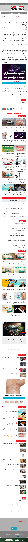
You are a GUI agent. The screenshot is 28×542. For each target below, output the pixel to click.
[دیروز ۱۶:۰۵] (23, 445)
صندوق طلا (9, 509)
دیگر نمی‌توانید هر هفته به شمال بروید (18, 210)
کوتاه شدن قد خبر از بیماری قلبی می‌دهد (16, 23)
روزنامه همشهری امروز (24, 4)
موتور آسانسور (15, 501)
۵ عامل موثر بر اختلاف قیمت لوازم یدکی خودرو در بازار (12, 475)
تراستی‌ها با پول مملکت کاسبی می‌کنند (16, 340)
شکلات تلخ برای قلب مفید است (20, 238)
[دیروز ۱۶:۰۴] (23, 461)
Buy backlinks (23, 509)
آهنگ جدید (17, 507)
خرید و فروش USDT (22, 501)
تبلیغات (24, 522)
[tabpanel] (14, 332)
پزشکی (17, 16)
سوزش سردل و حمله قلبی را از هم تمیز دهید (18, 232)
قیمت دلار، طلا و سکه (22, 521)
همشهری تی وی (6, 4)
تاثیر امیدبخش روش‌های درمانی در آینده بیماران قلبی (17, 245)
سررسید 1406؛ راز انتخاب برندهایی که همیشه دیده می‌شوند (11, 459)
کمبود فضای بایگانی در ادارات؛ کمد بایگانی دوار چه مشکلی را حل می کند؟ (11, 454)
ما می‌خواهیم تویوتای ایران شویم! (19, 206)
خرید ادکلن (7, 503)
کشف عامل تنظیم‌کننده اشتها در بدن (19, 225)
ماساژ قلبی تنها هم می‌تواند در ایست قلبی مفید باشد (17, 247)
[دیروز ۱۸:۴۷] (23, 370)
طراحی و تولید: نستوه (13, 536)
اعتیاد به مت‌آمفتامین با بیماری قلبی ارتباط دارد (18, 243)
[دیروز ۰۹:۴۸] (23, 482)
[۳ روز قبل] (23, 487)
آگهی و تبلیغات (11, 4)
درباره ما (24, 520)
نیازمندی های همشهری (17, 4)
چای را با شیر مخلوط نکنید (21, 237)
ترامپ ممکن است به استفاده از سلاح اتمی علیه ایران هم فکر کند (15, 208)
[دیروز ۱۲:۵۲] (23, 375)
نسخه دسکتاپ (14, 528)
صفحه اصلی (25, 16)
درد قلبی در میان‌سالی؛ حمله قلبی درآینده (19, 233)
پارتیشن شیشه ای (23, 511)
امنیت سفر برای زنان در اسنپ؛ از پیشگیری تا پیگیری (12, 490)
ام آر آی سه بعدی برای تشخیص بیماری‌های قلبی (18, 228)
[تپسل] (2, 62)
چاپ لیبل (4, 507)
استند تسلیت (23, 507)
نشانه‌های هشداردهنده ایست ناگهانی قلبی (19, 223)
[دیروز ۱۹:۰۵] (23, 364)
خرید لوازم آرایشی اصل (22, 505)
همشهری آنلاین (17, 8)
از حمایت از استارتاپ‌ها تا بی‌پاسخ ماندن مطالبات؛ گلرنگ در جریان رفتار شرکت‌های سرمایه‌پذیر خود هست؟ (11, 481)
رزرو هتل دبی (8, 511)
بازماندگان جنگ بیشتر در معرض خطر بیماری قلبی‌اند (17, 235)
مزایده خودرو (6, 505)
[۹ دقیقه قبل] (14, 329)
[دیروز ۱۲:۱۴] (23, 359)
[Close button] (27, 537)
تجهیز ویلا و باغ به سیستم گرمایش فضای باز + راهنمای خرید (11, 443)
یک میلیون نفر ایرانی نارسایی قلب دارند (19, 242)
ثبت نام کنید (14, 83)
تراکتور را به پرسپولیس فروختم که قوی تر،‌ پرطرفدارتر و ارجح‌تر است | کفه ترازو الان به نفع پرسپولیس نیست (11, 358)
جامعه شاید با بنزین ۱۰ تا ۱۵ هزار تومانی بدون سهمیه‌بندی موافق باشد (14, 211)
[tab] (14, 198)
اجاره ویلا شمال (12, 503)
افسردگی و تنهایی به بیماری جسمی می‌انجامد (18, 230)
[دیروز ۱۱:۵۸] (23, 471)
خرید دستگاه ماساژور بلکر (21, 503)
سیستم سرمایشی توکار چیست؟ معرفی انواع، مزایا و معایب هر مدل (11, 470)
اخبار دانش (20, 16)
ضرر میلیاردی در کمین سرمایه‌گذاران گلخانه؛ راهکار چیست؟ (11, 448)
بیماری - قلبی (23, 102)
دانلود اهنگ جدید (15, 511)
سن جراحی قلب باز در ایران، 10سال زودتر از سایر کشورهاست (16, 240)
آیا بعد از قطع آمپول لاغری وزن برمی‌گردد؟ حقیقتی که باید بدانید (11, 486)
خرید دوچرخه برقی (11, 507)
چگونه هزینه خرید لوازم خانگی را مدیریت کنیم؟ (13, 464)
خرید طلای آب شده (13, 505)
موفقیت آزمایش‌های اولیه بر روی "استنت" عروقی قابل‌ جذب (16, 226)
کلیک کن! (14, 398)
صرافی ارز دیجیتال (16, 509)
